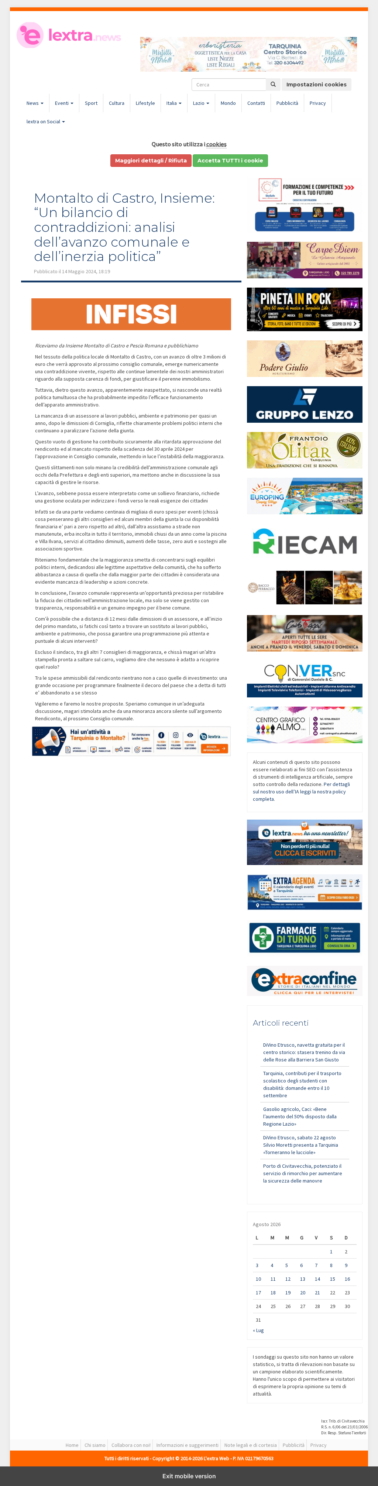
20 (302, 1292)
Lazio (199, 103)
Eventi (62, 103)
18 (273, 1292)
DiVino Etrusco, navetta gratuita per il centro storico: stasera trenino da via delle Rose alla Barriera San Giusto (304, 1052)
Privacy (318, 103)
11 (273, 1279)
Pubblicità (287, 103)
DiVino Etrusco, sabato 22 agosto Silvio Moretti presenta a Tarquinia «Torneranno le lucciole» (300, 1145)
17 (258, 1292)
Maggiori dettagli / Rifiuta (151, 160)
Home (72, 1445)
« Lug (258, 1330)
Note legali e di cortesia (250, 1445)
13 (302, 1279)
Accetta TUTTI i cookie (230, 160)
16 (347, 1279)
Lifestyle (145, 103)
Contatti (256, 103)
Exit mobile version (189, 1476)
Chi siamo (95, 1445)
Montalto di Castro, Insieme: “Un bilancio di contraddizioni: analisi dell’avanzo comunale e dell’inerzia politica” (124, 227)
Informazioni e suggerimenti (188, 1445)
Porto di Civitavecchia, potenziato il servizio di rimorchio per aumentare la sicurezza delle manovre (302, 1173)
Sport (91, 103)
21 (317, 1292)
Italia (172, 103)
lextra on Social (44, 121)
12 (288, 1279)
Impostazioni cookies (316, 84)
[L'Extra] (70, 35)
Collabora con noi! (131, 1445)
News (33, 103)
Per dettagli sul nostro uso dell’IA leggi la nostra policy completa (301, 791)
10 (258, 1279)
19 (288, 1292)
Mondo (228, 103)
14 (317, 1279)
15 (332, 1279)
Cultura (116, 103)
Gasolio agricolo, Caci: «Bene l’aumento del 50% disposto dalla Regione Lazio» (300, 1116)
